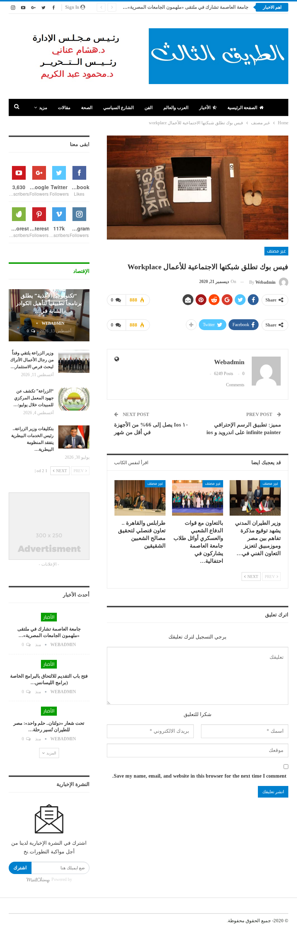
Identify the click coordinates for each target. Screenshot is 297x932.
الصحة (86, 107)
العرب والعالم (175, 107)
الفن (148, 107)
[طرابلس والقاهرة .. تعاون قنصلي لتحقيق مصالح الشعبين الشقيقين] (140, 498)
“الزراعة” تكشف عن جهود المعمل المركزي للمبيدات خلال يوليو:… (33, 397)
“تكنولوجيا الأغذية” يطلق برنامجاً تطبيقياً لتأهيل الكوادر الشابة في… (49, 303)
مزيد (43, 107)
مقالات (64, 107)
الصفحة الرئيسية (242, 107)
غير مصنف (276, 251)
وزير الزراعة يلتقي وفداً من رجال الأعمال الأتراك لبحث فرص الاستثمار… (32, 359)
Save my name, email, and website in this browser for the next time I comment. (199, 776)
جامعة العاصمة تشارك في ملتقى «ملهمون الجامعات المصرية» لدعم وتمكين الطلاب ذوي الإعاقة (155, 7)
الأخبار (204, 107)
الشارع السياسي (118, 107)
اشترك (20, 867)
